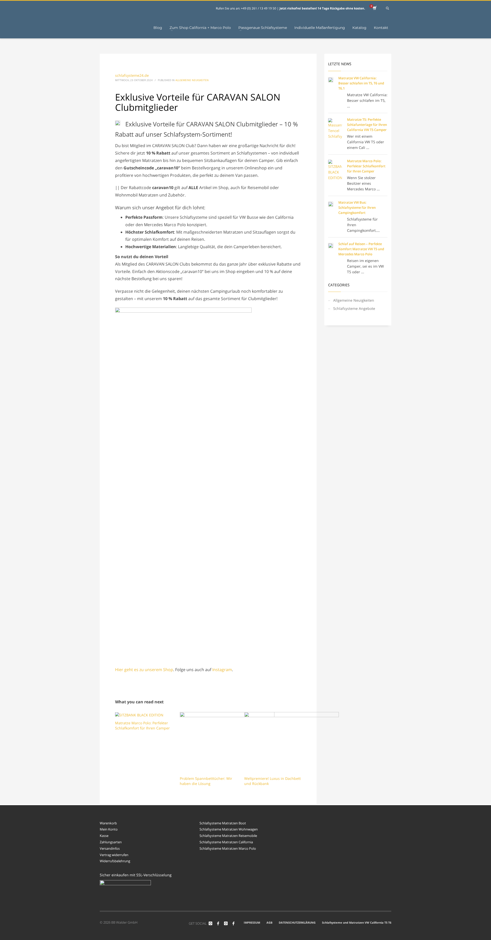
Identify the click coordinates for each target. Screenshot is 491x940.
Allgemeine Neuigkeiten (192, 80)
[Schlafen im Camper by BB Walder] (218, 923)
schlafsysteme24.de (132, 75)
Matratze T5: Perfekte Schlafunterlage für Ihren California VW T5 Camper (367, 124)
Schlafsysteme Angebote (354, 308)
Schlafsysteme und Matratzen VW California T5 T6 (356, 922)
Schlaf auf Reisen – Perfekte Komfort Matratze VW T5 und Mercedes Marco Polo (361, 249)
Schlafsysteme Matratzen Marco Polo (227, 848)
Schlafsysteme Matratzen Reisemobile (228, 835)
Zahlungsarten (111, 842)
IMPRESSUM (252, 922)
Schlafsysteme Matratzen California (226, 842)
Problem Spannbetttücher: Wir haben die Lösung (206, 781)
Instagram (222, 669)
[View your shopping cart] (374, 8)
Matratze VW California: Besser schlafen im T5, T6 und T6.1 (361, 83)
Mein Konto (109, 829)
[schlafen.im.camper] (210, 923)
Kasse (104, 835)
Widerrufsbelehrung (115, 861)
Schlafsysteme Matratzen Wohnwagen (228, 829)
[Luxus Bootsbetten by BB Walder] (233, 923)
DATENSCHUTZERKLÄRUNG (297, 922)
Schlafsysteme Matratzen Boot (222, 823)
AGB (269, 922)
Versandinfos (110, 848)
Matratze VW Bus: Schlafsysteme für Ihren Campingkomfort (357, 207)
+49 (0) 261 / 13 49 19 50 (259, 8)
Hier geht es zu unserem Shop (144, 669)
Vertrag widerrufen (114, 854)
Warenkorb (108, 823)
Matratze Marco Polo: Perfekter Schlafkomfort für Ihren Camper (142, 725)
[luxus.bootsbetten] (226, 923)
